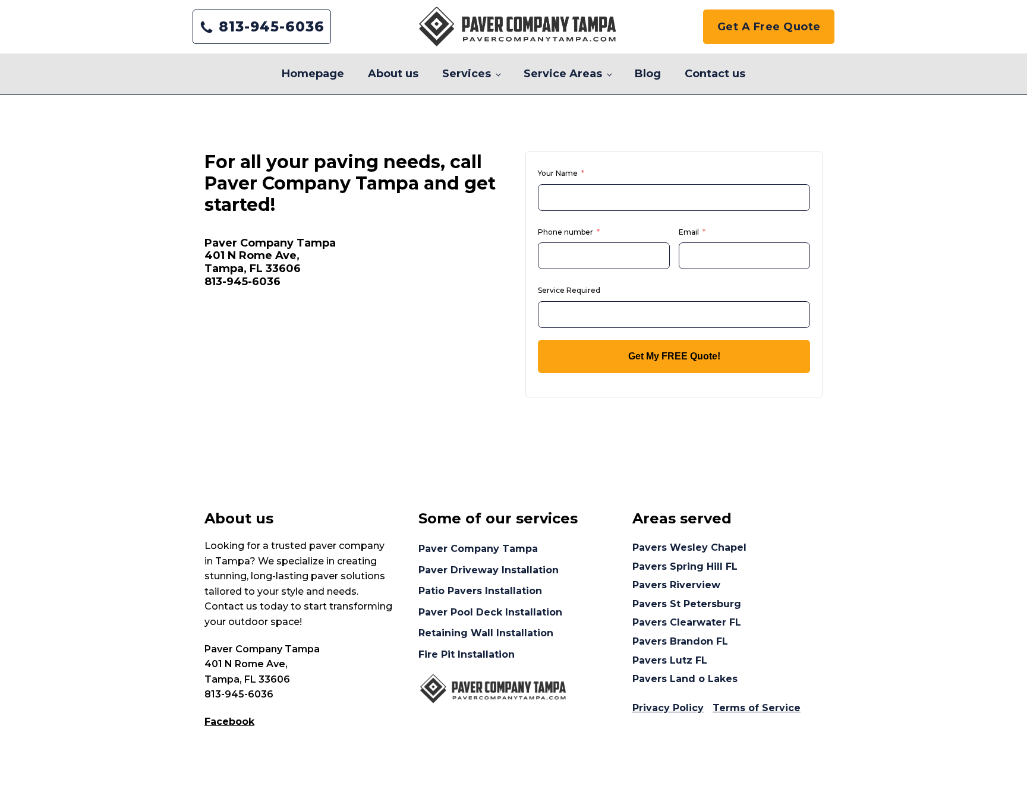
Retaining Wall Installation (485, 633)
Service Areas (563, 73)
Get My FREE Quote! (674, 356)
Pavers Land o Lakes (685, 678)
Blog (648, 73)
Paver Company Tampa (478, 548)
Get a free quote (769, 26)
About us (393, 73)
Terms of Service (757, 708)
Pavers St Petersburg (686, 604)
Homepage (313, 73)
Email (689, 232)
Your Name (558, 173)
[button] (262, 27)
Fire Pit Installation (466, 654)
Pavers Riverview (676, 585)
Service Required (569, 290)
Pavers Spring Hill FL (685, 566)
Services (466, 73)
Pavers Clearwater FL (686, 622)
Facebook (229, 721)
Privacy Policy (668, 708)
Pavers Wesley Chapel (689, 547)
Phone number (565, 232)
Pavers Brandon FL (680, 641)
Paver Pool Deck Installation (490, 612)
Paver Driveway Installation (488, 570)
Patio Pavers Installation (480, 590)
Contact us (715, 73)
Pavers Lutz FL (669, 660)
